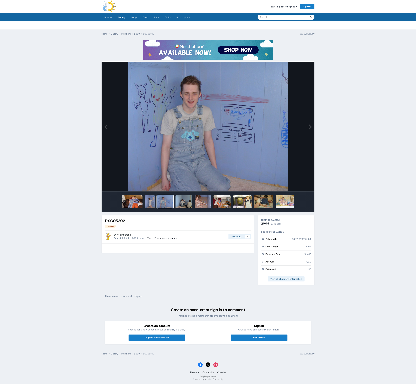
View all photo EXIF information (286, 279)
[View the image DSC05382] (203, 201)
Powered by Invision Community (208, 379)
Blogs (134, 17)
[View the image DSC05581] (132, 201)
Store (156, 17)
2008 (265, 223)
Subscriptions (183, 17)
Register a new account (157, 337)
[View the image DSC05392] (165, 201)
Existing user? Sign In (283, 6)
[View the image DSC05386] (184, 201)
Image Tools (300, 185)
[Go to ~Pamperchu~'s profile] (108, 236)
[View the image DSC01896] (242, 201)
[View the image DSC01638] (263, 201)
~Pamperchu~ (124, 234)
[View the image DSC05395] (150, 201)
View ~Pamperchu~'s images (162, 238)
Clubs (168, 17)
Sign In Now (259, 337)
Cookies (221, 372)
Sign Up (307, 6)
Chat (145, 17)
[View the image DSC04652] (221, 201)
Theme (194, 372)
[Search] (310, 17)
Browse (108, 17)
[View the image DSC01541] (285, 201)
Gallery (122, 17)
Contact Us (208, 372)
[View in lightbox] (208, 126)
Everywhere (297, 17)
